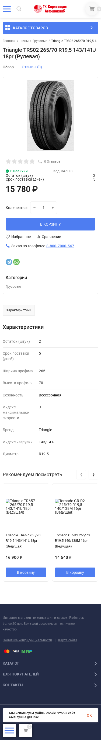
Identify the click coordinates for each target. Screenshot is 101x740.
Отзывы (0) (32, 67)
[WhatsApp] (16, 262)
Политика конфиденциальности (27, 640)
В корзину (26, 572)
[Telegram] (9, 262)
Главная (9, 41)
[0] (91, 8)
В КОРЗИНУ (50, 224)
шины (24, 41)
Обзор (8, 67)
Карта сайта (67, 640)
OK (89, 715)
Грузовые (40, 41)
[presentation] (81, 474)
